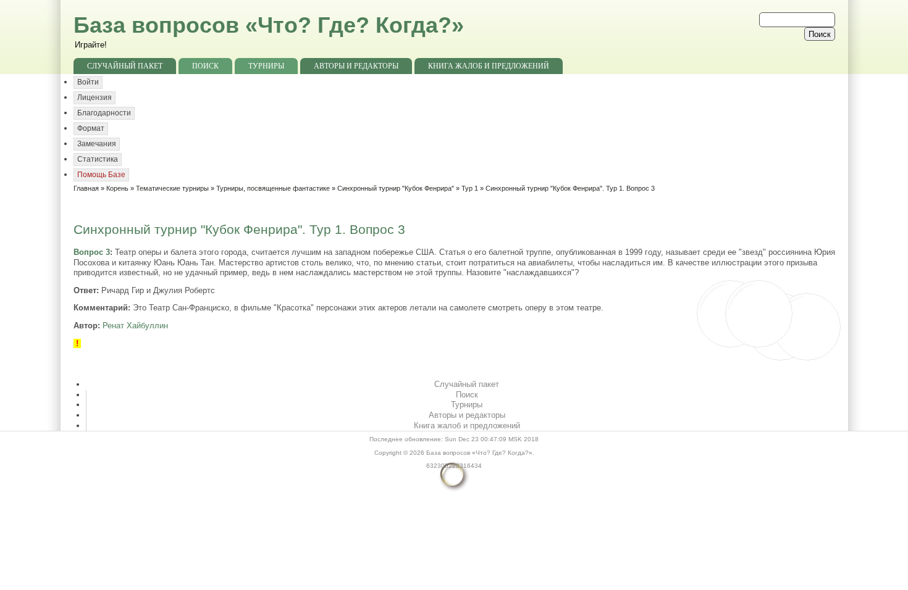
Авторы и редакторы (356, 66)
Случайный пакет (124, 66)
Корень (117, 188)
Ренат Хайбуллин (135, 325)
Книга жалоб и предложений (488, 66)
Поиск (205, 66)
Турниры (266, 66)
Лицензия (94, 97)
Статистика (97, 159)
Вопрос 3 (92, 252)
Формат (90, 128)
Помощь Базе (101, 174)
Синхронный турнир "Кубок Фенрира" (395, 188)
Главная (86, 188)
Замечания (96, 143)
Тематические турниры (172, 188)
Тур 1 (469, 188)
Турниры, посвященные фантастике (273, 188)
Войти (88, 82)
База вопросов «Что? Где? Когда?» (269, 25)
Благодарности (104, 113)
